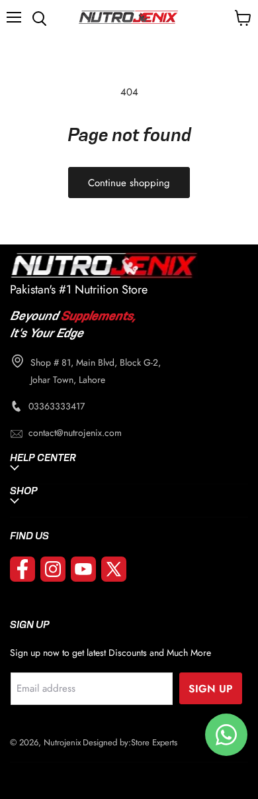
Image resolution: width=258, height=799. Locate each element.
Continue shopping (129, 183)
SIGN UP (211, 688)
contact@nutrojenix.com (75, 432)
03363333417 (56, 406)
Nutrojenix (62, 742)
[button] (18, 17)
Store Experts (154, 742)
